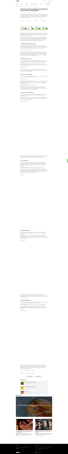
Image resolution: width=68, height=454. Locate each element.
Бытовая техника (40, 448)
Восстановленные (48, 4)
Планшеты (36, 448)
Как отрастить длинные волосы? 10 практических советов (36, 167)
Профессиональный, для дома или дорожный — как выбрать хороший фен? (35, 304)
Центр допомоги (38, 452)
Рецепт (44, 448)
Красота (46, 448)
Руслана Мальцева (33, 12)
